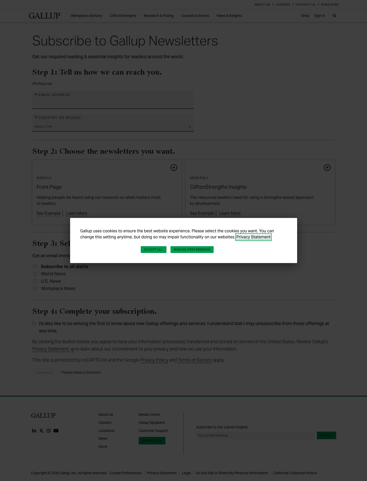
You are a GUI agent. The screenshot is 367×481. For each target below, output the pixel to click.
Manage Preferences (192, 249)
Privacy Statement (253, 237)
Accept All (153, 249)
